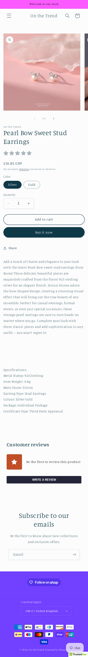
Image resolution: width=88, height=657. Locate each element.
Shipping (24, 169)
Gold (31, 184)
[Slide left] (34, 118)
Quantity (9, 194)
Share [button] (13, 248)
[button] (9, 16)
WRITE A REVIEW (44, 479)
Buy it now (44, 232)
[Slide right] (53, 118)
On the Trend (36, 649)
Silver (12, 184)
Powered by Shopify (56, 649)
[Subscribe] (74, 554)
